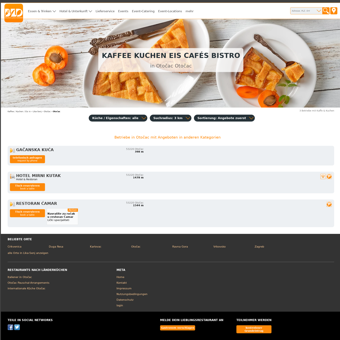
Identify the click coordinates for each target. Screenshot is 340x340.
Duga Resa (56, 246)
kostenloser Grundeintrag (254, 329)
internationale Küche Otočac (26, 288)
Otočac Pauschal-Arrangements (28, 282)
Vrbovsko (219, 246)
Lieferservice (105, 11)
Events (123, 11)
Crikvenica (14, 246)
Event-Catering (143, 11)
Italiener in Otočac (20, 277)
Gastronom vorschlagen (177, 327)
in (19, 111)
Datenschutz (125, 299)
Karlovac (95, 246)
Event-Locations (170, 11)
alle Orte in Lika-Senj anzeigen (28, 253)
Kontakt (122, 282)
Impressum (124, 288)
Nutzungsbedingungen (132, 294)
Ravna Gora (180, 246)
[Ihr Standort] (333, 10)
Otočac (135, 246)
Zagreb (259, 246)
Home (120, 277)
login (120, 305)
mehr (190, 11)
